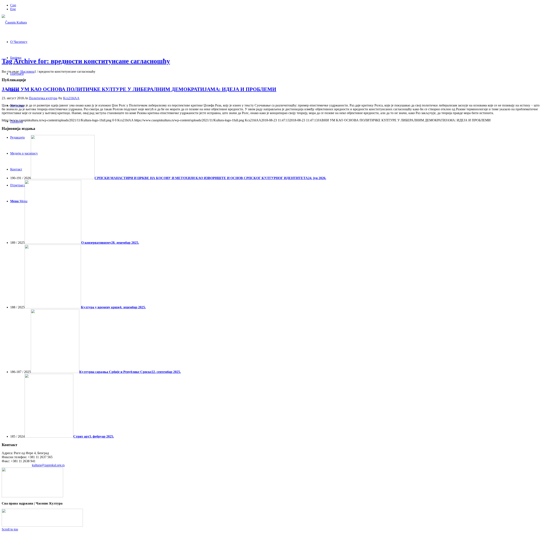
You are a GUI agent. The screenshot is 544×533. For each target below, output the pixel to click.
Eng (13, 9)
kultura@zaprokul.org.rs (48, 465)
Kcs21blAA (71, 98)
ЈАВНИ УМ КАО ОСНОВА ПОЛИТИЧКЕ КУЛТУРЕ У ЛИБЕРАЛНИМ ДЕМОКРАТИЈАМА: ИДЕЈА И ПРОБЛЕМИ (139, 89)
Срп (13, 5)
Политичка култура (43, 98)
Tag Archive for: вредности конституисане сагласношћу (86, 61)
